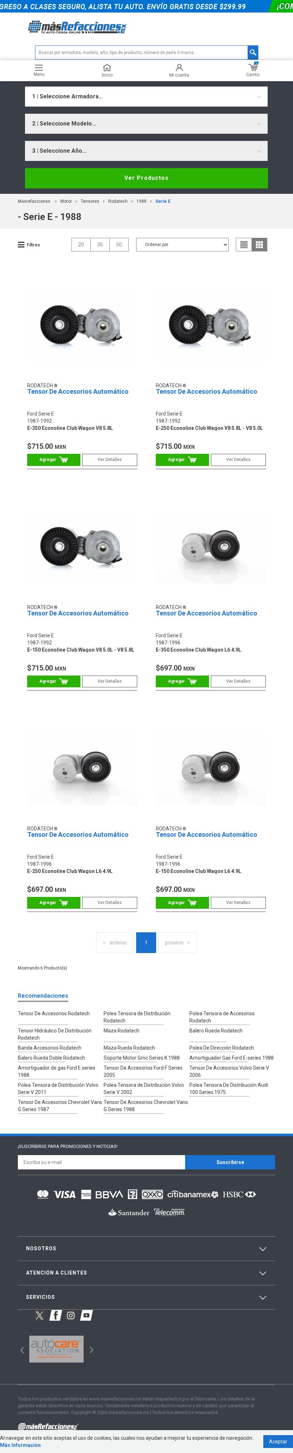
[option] (56, 1349)
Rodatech (118, 201)
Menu (39, 74)
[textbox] (146, 52)
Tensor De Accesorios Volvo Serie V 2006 (229, 1071)
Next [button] (90, 1349)
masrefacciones (34, 201)
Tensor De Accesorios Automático (78, 391)
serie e (162, 201)
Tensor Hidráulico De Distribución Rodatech (54, 1034)
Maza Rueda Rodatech (129, 1048)
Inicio (107, 75)
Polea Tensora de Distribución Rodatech (137, 1017)
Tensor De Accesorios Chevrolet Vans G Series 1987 (60, 1105)
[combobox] (146, 97)
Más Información (20, 1445)
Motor (66, 201)
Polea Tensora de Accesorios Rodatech (222, 1017)
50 (119, 244)
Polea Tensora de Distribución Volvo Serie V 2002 (144, 1088)
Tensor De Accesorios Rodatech (54, 1013)
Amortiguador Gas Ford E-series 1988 (231, 1058)
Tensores (90, 201)
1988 (141, 201)
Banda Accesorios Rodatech (49, 1048)
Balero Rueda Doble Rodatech (51, 1058)
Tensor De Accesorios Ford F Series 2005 (143, 1071)
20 (81, 244)
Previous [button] (19, 1349)
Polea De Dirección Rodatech (221, 1048)
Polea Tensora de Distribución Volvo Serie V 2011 (58, 1088)
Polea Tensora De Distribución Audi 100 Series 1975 (228, 1088)
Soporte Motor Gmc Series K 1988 (142, 1058)
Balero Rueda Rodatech (216, 1031)
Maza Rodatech (121, 1031)
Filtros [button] (33, 244)
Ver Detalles (110, 459)
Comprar (53, 460)
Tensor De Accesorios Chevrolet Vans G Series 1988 (146, 1105)
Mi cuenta (179, 75)
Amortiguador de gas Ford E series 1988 (56, 1071)
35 (100, 244)
